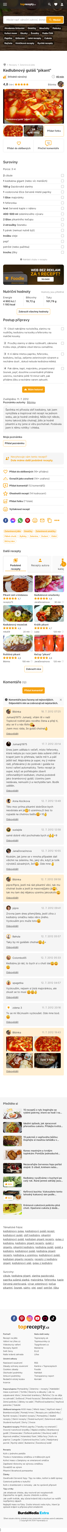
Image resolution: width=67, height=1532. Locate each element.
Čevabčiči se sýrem (12, 1467)
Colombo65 (19, 957)
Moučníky (44, 28)
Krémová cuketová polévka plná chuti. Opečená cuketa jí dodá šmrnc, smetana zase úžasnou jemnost (41, 1209)
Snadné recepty (27, 1416)
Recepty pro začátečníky (48, 1412)
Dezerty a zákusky (37, 1392)
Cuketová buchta (30, 1439)
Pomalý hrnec (27, 1412)
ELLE (36, 1351)
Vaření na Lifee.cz (11, 1341)
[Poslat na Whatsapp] (20, 520)
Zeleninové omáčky (46, 531)
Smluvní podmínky (12, 1376)
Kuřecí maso (11, 33)
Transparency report (44, 1376)
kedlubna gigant (21, 1275)
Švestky (35, 33)
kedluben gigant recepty (39, 1239)
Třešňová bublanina (44, 1401)
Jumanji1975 (19, 744)
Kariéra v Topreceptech (45, 1366)
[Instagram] (29, 1318)
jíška (56, 1287)
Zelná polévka (10, 1401)
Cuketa (48, 38)
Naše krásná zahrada (13, 1354)
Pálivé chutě (10, 536)
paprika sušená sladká (16, 1279)
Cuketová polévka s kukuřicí (16, 1481)
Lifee (36, 1354)
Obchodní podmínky (12, 1372)
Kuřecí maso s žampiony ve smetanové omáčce (26, 1460)
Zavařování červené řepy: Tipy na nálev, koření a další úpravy (32, 1478)
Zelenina (34, 536)
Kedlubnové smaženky (47, 595)
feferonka (50, 1279)
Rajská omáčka (38, 1430)
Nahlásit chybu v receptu (35, 259)
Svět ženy (8, 1351)
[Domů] (4, 64)
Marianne (38, 1348)
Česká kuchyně (35, 1419)
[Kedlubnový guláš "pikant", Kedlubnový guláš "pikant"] (19, 1043)
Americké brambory (31, 1395)
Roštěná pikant (11, 654)
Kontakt (38, 1379)
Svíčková (20, 1398)
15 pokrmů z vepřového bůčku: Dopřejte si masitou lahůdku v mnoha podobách (40, 1140)
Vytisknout (34, 520)
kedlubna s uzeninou (25, 1255)
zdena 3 (17, 1007)
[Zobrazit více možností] (56, 520)
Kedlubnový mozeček (15, 624)
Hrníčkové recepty (25, 43)
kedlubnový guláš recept (39, 1231)
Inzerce (6, 1382)
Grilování (20, 38)
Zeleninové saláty (53, 1419)
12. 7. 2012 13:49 (51, 800)
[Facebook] (14, 1318)
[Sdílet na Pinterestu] (27, 520)
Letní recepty (34, 38)
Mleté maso (39, 1409)
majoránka (37, 1279)
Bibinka (52, 84)
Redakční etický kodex (14, 1379)
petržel (48, 1287)
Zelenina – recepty (39, 1389)
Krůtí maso (26, 1409)
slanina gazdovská (43, 1275)
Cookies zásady (10, 1369)
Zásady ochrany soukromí (15, 1366)
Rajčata (8, 43)
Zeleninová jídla (27, 65)
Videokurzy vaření (12, 1344)
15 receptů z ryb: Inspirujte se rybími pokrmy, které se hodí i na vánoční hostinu (41, 1112)
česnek (18, 1287)
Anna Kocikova (21, 801)
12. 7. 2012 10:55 (51, 850)
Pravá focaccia (33, 1398)
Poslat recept (42, 520)
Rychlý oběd (17, 1443)
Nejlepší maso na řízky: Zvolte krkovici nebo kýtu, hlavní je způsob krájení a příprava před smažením (31, 1505)
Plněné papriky (27, 1426)
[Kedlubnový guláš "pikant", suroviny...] (19, 1060)
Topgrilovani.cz (41, 1344)
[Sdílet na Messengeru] (12, 520)
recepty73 (8, 602)
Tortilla (23, 1392)
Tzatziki (16, 1405)
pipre (15, 908)
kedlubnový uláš (21, 1263)
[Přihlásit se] (63, 4)
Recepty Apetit (10, 1348)
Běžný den (10, 541)
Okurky (24, 33)
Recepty (13, 65)
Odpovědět (12, 733)
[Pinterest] (22, 1318)
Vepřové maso (54, 1409)
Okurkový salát (49, 1433)
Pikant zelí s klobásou (15, 595)
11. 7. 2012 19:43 (51, 1032)
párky (27, 1287)
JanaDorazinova (42, 602)
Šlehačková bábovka (51, 1398)
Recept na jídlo (10, 1338)
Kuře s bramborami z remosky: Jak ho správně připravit (30, 1485)
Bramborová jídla (11, 1412)
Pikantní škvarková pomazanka (18, 1470)
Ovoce (32, 1422)
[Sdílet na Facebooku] (5, 520)
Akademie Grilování (14, 28)
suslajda (17, 829)
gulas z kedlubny (43, 1263)
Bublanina (29, 1443)
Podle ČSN (47, 33)
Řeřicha (46, 1395)
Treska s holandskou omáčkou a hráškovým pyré (26, 1457)
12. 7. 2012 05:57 (51, 936)
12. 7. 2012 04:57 (51, 982)
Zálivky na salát (25, 1401)
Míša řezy (42, 1436)
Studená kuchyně (11, 1422)
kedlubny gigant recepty (29, 1243)
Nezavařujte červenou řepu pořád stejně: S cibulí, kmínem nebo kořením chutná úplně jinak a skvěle (42, 1168)
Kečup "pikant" (42, 654)
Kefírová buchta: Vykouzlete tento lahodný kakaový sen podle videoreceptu (42, 1194)
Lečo (43, 1439)
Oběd (54, 536)
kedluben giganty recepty (18, 1259)
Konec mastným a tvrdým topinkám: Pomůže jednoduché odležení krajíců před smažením (41, 1153)
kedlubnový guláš (49, 1255)
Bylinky (23, 536)
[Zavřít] (61, 700)
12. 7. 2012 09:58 (51, 879)
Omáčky (32, 28)
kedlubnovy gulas (13, 1231)
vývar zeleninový (37, 1283)
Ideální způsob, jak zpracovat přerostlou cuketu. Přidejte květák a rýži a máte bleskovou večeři (42, 1126)
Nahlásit (38, 1372)
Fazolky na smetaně (46, 1426)
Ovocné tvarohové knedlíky (16, 1430)
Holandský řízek (28, 1436)
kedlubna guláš (44, 1247)
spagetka (17, 982)
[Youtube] (37, 1318)
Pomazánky (22, 1389)
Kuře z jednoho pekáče (14, 1453)
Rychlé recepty (45, 43)
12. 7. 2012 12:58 (51, 829)
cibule (6, 1275)
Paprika (8, 38)
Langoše (16, 1439)
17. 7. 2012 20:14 (51, 743)
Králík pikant (41, 624)
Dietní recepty (19, 1419)
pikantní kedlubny (23, 1247)
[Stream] (45, 1318)
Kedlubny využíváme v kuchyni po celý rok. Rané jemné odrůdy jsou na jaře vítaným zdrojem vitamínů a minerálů (43, 1182)
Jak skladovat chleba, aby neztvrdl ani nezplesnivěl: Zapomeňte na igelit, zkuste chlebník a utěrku (28, 1493)
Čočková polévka (32, 1433)
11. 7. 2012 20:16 (51, 1007)
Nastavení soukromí (12, 1363)
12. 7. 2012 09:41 (51, 908)
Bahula (16, 936)
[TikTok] (53, 1318)
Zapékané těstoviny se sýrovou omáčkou (23, 1464)
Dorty (24, 1422)
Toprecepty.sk (41, 1338)
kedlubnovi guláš (25, 1251)
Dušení (44, 536)
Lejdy (36, 631)
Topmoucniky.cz (42, 1341)
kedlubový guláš (12, 1235)
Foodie (37, 1369)
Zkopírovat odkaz (49, 520)
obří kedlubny (32, 1235)
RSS (36, 1363)
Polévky (57, 28)
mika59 (6, 631)
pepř (39, 1287)
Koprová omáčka (11, 1436)
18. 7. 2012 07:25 (51, 711)
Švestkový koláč (44, 1443)
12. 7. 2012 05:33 (51, 957)
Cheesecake (16, 1433)
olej (33, 1287)
